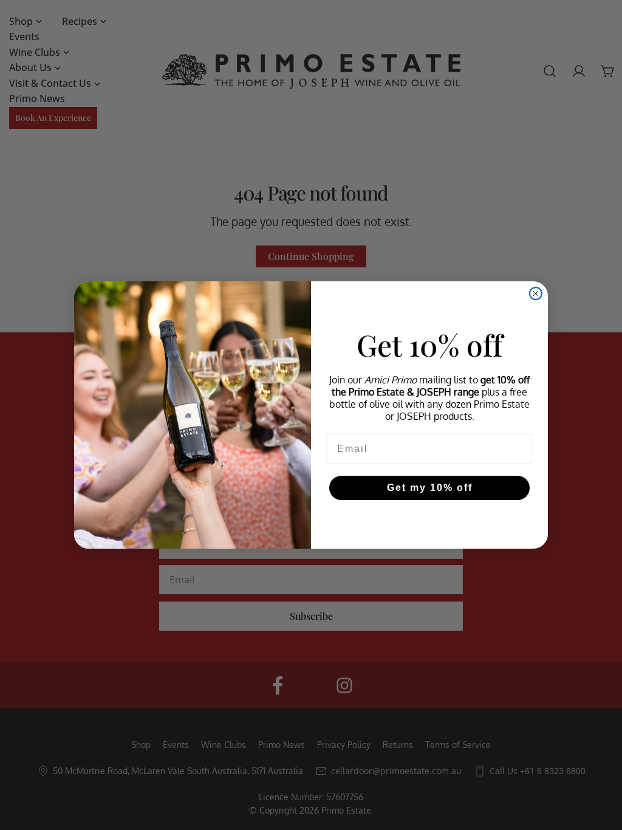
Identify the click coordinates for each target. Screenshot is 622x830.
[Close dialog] (536, 293)
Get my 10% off (430, 487)
